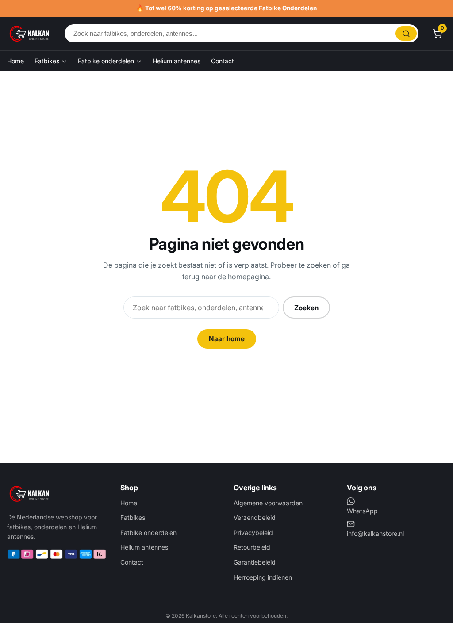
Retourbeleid (252, 547)
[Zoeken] (406, 33)
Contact (222, 61)
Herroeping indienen (263, 577)
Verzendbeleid (255, 517)
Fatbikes (48, 61)
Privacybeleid (253, 532)
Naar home (227, 339)
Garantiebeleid (255, 562)
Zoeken (306, 308)
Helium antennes (176, 61)
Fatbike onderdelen (107, 61)
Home (15, 61)
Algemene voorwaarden (268, 503)
